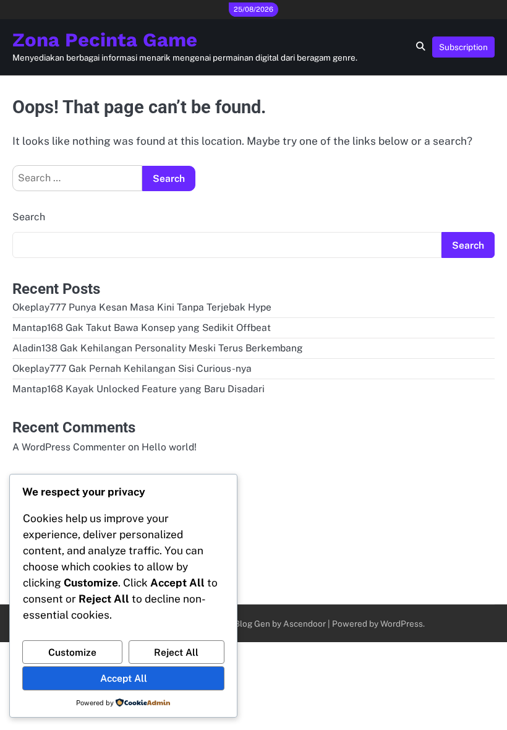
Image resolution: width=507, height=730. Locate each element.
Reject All (176, 652)
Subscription (463, 47)
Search (28, 217)
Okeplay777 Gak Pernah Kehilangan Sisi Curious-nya (132, 368)
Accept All (123, 678)
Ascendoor (304, 624)
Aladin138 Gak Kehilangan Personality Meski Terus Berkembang (157, 347)
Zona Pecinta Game (104, 39)
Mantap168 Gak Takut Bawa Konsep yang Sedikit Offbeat (141, 327)
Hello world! (169, 446)
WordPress (401, 624)
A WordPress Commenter (69, 446)
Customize (72, 652)
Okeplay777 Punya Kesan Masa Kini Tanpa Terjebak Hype (141, 306)
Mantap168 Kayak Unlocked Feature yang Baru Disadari (138, 388)
